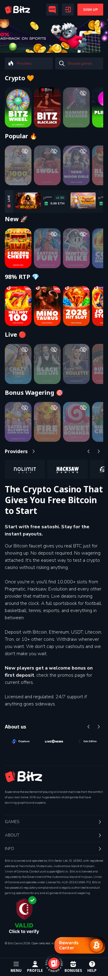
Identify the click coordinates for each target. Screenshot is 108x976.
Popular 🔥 (21, 136)
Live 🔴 (15, 335)
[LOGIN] (68, 10)
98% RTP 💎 (22, 277)
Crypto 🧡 (19, 78)
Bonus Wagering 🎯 (34, 393)
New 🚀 (16, 219)
